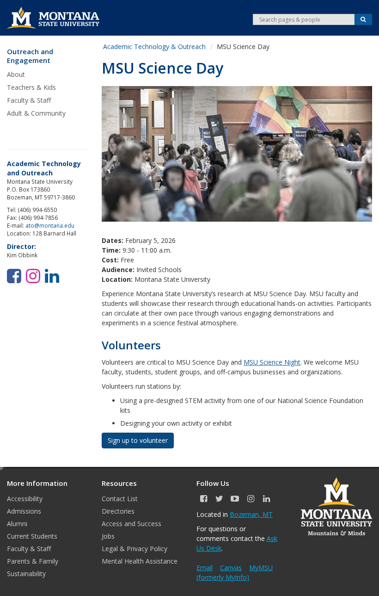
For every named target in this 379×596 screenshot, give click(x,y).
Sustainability (26, 573)
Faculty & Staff (29, 100)
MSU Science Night (272, 362)
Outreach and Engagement (30, 56)
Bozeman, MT (251, 514)
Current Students (32, 536)
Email (204, 567)
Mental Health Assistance (139, 561)
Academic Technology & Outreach (154, 46)
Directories (118, 511)
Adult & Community (36, 113)
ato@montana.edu (49, 225)
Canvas (231, 567)
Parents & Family (32, 561)
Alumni (17, 523)
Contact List (120, 498)
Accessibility (25, 498)
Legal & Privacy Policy (134, 548)
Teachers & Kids (31, 87)
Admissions (24, 511)
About (16, 74)
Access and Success (131, 523)
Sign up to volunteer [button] (138, 440)
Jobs (108, 536)
